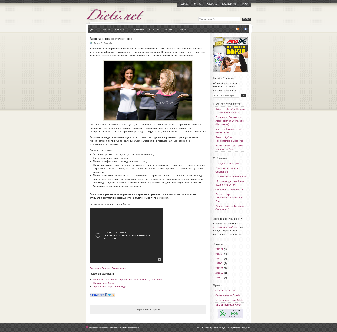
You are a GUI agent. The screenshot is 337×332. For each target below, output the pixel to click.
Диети (93, 29)
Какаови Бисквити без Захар (230, 176)
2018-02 (219, 273)
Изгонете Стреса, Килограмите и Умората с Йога (228, 198)
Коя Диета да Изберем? (228, 163)
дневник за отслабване (225, 227)
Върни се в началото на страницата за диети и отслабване (114, 327)
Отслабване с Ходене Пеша (230, 189)
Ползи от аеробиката (104, 283)
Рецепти (154, 29)
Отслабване (137, 29)
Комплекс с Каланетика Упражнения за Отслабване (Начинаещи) (127, 279)
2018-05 (219, 268)
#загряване (95, 268)
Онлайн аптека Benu (226, 290)
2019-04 (219, 254)
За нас (197, 3)
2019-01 (219, 263)
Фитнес (168, 29)
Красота (120, 29)
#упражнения (119, 268)
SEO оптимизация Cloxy (228, 304)
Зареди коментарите (148, 309)
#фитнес (106, 268)
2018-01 (219, 277)
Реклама (212, 3)
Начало (184, 3)
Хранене (183, 29)
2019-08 (219, 249)
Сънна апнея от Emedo (227, 295)
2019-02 (219, 258)
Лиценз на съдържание (222, 327)
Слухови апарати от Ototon (229, 300)
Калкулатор (229, 3)
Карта (245, 3)
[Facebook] (245, 29)
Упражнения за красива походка (110, 286)
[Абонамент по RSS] (237, 29)
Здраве (106, 29)
